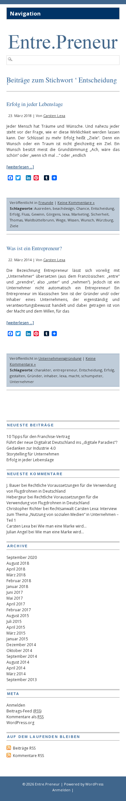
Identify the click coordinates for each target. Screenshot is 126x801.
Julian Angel (16, 532)
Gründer (34, 375)
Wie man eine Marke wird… (62, 526)
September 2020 (21, 557)
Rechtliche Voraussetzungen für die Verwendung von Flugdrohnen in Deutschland (61, 488)
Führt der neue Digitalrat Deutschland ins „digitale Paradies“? (61, 442)
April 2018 (15, 569)
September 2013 (21, 679)
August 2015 (17, 615)
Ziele (14, 225)
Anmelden (15, 705)
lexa (65, 214)
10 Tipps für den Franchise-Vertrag (38, 436)
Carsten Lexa (54, 115)
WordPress (94, 784)
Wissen (73, 220)
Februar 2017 (18, 610)
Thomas (16, 220)
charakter (42, 370)
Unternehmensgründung (59, 358)
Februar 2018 (18, 580)
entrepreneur (65, 370)
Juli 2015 (14, 621)
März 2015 (16, 633)
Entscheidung (102, 208)
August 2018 (17, 563)
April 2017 (15, 604)
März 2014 (16, 674)
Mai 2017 (14, 598)
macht (73, 375)
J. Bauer (13, 485)
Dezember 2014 (21, 644)
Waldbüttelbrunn (39, 220)
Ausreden (42, 208)
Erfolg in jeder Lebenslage (34, 104)
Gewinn (37, 214)
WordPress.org (20, 722)
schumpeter (91, 375)
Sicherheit (100, 214)
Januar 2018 (17, 586)
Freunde (45, 202)
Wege (61, 220)
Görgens (53, 214)
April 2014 (15, 668)
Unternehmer (22, 381)
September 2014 (21, 656)
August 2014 (17, 662)
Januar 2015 (17, 639)
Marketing (80, 214)
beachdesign (63, 208)
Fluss (25, 214)
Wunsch (87, 220)
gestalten (17, 375)
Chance (82, 208)
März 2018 (16, 575)
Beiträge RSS (24, 748)
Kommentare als (25, 717)
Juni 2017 (14, 592)
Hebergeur (16, 497)
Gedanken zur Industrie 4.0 (31, 448)
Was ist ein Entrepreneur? (34, 248)
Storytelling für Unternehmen (32, 454)
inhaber (51, 375)
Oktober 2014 (19, 650)
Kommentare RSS (28, 755)
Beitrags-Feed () (23, 711)
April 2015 (15, 627)
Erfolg (15, 214)
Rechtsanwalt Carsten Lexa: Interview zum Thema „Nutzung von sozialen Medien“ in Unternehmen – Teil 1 (62, 514)
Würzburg (104, 220)
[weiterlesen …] (20, 167)
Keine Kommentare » (76, 202)
